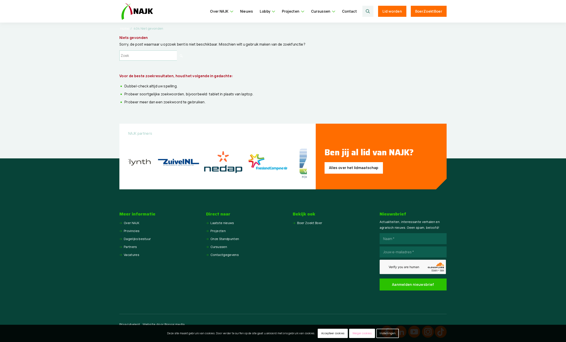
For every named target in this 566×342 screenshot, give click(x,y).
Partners (130, 247)
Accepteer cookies (332, 333)
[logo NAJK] (137, 11)
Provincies (132, 231)
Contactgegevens (224, 255)
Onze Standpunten (224, 239)
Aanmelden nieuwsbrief (413, 284)
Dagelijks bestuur (137, 239)
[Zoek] (368, 11)
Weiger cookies (361, 333)
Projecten (218, 231)
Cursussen (218, 247)
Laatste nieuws (222, 223)
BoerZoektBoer (428, 11)
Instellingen (388, 333)
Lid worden (392, 11)
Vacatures (131, 255)
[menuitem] (222, 11)
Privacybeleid (129, 324)
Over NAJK (131, 223)
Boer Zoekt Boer (309, 223)
